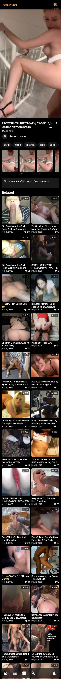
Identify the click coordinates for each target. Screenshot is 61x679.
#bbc (52, 144)
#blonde (30, 144)
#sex (42, 144)
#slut (6, 144)
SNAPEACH (10, 5)
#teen (18, 144)
